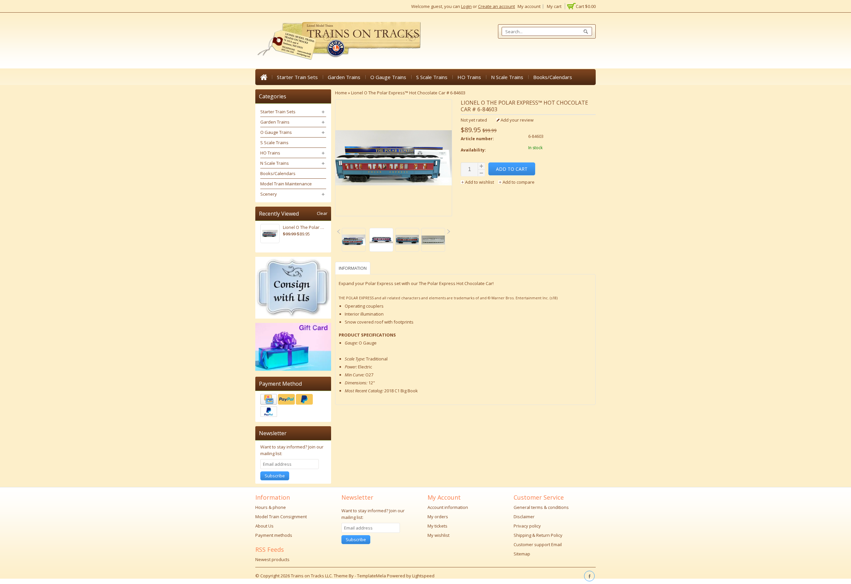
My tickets (437, 526)
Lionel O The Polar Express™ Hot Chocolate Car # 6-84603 (408, 93)
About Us (264, 526)
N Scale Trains (507, 77)
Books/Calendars (552, 77)
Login (466, 6)
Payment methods (273, 535)
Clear (322, 213)
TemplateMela (372, 576)
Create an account (496, 6)
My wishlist (438, 535)
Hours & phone (270, 507)
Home (263, 77)
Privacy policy (527, 526)
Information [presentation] (353, 268)
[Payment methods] (293, 406)
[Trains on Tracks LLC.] (338, 41)
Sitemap (522, 554)
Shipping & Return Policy (538, 535)
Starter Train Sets (297, 77)
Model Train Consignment (281, 517)
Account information (447, 507)
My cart (554, 6)
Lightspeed (423, 576)
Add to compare (518, 182)
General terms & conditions (541, 507)
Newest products (272, 559)
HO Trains (469, 77)
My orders (437, 517)
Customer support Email (538, 544)
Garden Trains (344, 77)
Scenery (268, 194)
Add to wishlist (479, 182)
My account (529, 6)
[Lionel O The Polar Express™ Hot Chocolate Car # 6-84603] (354, 240)
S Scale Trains (431, 77)
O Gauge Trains (388, 77)
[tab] (353, 268)
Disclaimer (524, 517)
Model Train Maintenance (286, 184)
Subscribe (275, 476)
